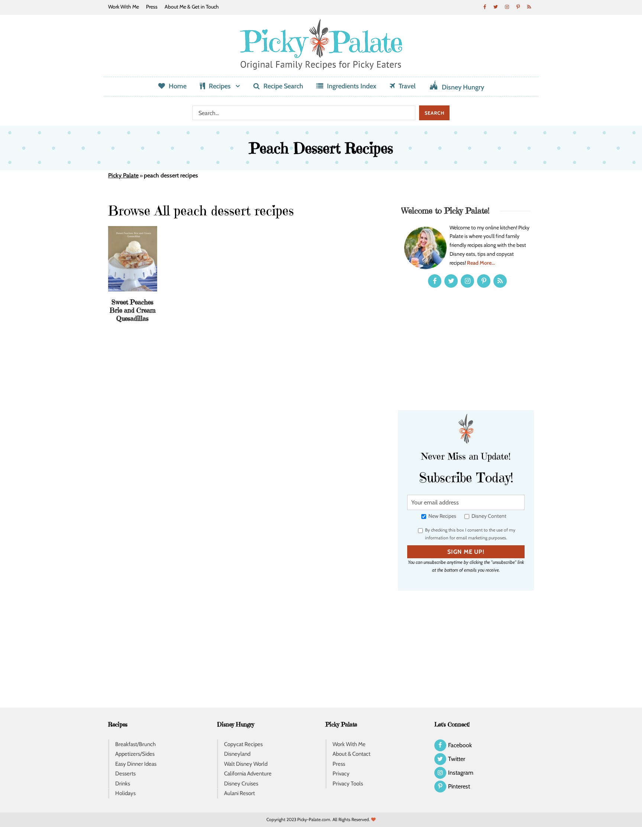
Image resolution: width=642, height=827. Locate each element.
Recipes (220, 86)
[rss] (529, 7)
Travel (407, 86)
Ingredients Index (351, 86)
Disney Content (488, 516)
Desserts (125, 773)
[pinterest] (518, 7)
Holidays (125, 793)
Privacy (341, 773)
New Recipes (441, 516)
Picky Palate (123, 175)
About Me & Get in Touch (192, 6)
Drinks (122, 783)
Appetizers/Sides (135, 754)
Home (178, 86)
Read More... (481, 262)
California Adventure (248, 773)
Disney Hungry (463, 87)
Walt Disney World (246, 764)
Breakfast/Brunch (135, 744)
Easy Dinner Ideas (135, 764)
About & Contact (351, 754)
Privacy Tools (348, 783)
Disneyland (237, 754)
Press (152, 6)
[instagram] (507, 7)
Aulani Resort (239, 793)
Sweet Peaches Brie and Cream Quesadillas (133, 310)
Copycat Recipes (243, 744)
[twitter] (495, 7)
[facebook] (484, 7)
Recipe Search (283, 86)
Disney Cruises (241, 783)
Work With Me (123, 6)
